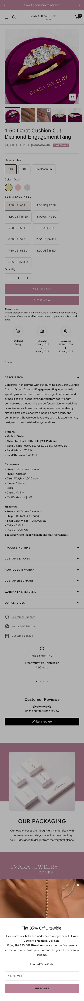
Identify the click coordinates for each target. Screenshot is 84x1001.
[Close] (78, 884)
